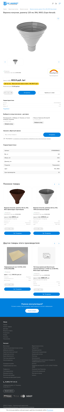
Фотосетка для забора (8, 375)
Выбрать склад (9, 124)
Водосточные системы (13, 9)
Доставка (5, 329)
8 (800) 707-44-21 (11, 382)
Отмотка (34, 363)
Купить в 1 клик (49, 93)
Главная (5, 9)
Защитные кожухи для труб (10, 352)
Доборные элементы (8, 350)
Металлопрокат (36, 358)
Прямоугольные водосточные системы (13, 348)
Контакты (5, 337)
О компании (6, 333)
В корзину (27, 93)
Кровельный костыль (37, 354)
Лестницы (34, 356)
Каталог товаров (7, 326)
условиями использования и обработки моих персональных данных (32, 138)
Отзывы (5, 335)
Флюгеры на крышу (37, 373)
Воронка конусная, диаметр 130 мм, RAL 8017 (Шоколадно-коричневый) (16, 208)
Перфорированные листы (9, 365)
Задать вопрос (32, 311)
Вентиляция (6, 346)
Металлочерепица (8, 360)
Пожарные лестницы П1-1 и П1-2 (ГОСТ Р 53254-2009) (45, 366)
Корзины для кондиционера (39, 352)
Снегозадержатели (8, 371)
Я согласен (50, 410)
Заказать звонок (9, 391)
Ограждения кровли (8, 363)
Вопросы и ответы (7, 331)
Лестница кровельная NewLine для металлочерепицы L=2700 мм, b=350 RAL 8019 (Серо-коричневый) (45, 268)
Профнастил (6, 369)
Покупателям (6, 339)
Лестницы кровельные (9, 358)
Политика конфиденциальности (10, 407)
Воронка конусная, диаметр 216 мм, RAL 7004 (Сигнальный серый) (45, 208)
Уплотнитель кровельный (38, 371)
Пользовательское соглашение (26, 407)
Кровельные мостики (8, 354)
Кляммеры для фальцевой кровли (11, 377)
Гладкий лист (35, 348)
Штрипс (34, 375)
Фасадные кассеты (8, 373)
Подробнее (6, 109)
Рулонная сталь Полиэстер (39, 369)
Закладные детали (37, 350)
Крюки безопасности (8, 356)
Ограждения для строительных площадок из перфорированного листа (43, 360)
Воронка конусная (24, 9)
